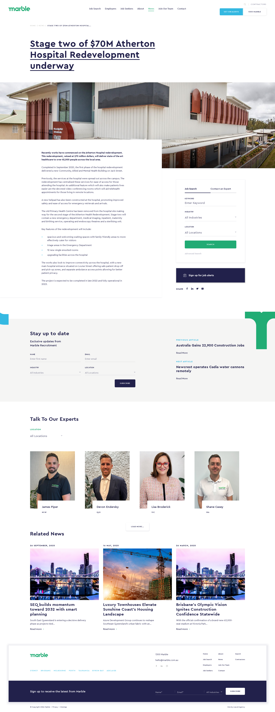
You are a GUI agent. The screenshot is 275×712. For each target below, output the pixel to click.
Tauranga (84, 670)
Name (32, 354)
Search (238, 654)
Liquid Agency (239, 707)
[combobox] (210, 217)
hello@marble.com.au (166, 660)
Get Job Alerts (231, 12)
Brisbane (46, 670)
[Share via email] (202, 288)
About (140, 8)
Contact (181, 8)
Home (33, 25)
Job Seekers (126, 8)
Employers (110, 8)
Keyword (189, 198)
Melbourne (60, 670)
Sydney (34, 670)
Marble (47, 707)
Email (87, 354)
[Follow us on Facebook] (156, 666)
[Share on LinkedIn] (192, 288)
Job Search (95, 8)
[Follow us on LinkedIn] (161, 666)
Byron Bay (98, 670)
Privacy (55, 707)
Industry (189, 212)
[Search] (245, 4)
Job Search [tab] (191, 188)
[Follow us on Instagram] (167, 666)
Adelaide (112, 670)
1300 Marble (254, 12)
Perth (72, 670)
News (151, 8)
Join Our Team (165, 8)
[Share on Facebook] (187, 288)
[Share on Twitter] (197, 288)
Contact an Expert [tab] (221, 188)
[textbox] (210, 217)
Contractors (258, 4)
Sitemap (63, 707)
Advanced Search (193, 253)
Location (189, 227)
